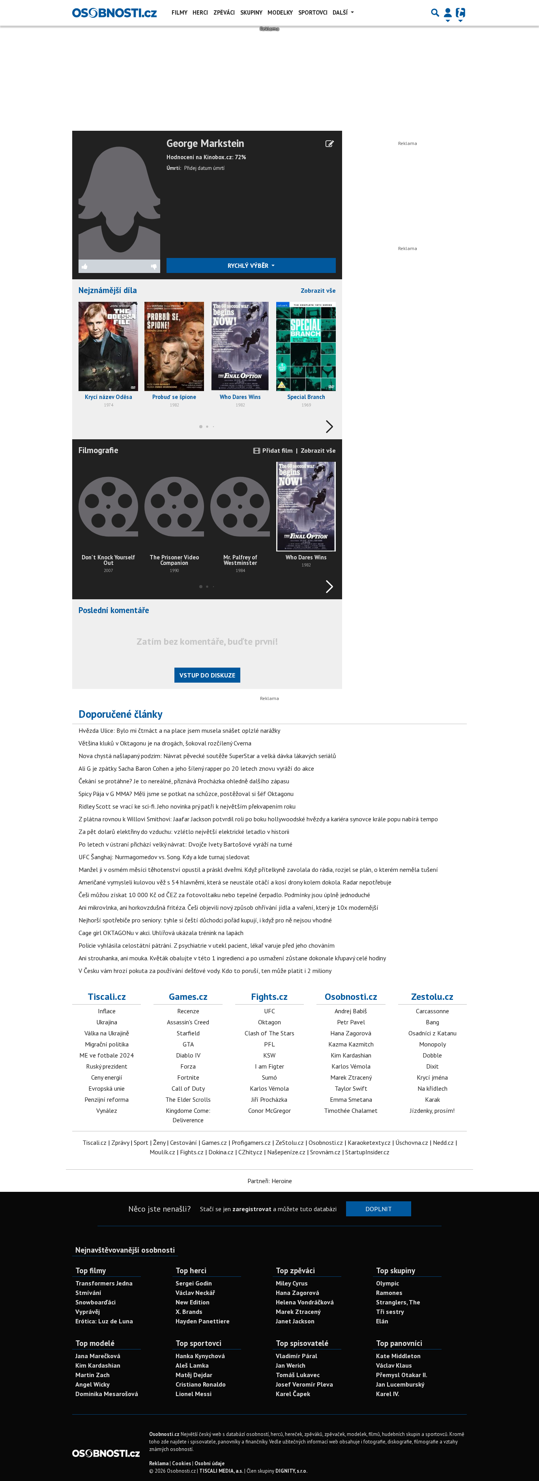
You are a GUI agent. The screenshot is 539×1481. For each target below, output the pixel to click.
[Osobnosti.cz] (114, 12)
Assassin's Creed (188, 1022)
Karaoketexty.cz (369, 1142)
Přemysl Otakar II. (401, 1375)
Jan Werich (290, 1365)
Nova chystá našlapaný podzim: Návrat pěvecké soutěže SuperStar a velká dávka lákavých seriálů (207, 756)
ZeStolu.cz (289, 1142)
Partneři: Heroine (269, 1181)
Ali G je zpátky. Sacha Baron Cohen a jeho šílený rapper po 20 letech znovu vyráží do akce (196, 768)
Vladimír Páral (296, 1356)
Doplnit (378, 1209)
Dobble (432, 1055)
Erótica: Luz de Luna (104, 1321)
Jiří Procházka (269, 1099)
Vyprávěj (87, 1311)
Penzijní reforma (106, 1099)
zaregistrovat (251, 1209)
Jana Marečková (97, 1356)
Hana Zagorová (350, 1033)
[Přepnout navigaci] (448, 12)
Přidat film (277, 450)
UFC (269, 1011)
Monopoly (432, 1044)
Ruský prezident (106, 1066)
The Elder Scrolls (188, 1099)
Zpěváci (224, 12)
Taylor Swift (351, 1088)
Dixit (432, 1066)
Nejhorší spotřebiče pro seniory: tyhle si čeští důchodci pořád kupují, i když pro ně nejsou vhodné (205, 920)
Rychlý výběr (249, 265)
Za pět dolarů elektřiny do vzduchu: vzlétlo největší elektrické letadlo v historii (184, 832)
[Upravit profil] (330, 144)
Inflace (107, 1011)
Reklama (158, 1463)
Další (341, 12)
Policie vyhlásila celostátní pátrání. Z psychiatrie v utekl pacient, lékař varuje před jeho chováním (207, 945)
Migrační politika (107, 1044)
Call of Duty (188, 1088)
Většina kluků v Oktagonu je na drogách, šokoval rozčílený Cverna (165, 743)
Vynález (106, 1110)
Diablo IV (188, 1055)
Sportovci (313, 12)
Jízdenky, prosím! (432, 1110)
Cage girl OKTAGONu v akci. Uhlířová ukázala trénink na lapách (161, 933)
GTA (188, 1044)
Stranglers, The (398, 1302)
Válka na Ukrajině (106, 1033)
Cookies (181, 1463)
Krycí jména (432, 1077)
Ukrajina (106, 1022)
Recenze (188, 1011)
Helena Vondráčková (305, 1302)
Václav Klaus (394, 1365)
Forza (188, 1066)
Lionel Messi (193, 1394)
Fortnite (188, 1077)
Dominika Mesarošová (106, 1394)
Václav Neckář (195, 1293)
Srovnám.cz (325, 1152)
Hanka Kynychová (200, 1356)
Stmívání (88, 1293)
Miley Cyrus (292, 1283)
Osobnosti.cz (351, 996)
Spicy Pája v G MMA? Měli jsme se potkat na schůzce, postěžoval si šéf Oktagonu (186, 794)
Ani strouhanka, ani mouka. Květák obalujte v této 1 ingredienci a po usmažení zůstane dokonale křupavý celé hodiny (232, 958)
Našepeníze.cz (286, 1152)
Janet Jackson (295, 1321)
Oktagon (269, 1022)
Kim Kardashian (351, 1055)
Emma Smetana (351, 1099)
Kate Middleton (398, 1356)
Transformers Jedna (104, 1283)
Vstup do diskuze (207, 675)
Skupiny (251, 12)
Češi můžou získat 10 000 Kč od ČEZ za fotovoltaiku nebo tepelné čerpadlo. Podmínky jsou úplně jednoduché (224, 895)
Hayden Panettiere (203, 1321)
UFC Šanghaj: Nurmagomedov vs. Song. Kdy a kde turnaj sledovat (164, 857)
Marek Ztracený (351, 1077)
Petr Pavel (351, 1022)
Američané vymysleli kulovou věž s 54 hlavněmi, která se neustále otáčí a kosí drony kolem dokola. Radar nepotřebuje (235, 882)
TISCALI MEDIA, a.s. (221, 1471)
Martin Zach (92, 1375)
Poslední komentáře (114, 610)
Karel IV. (387, 1394)
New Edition (193, 1302)
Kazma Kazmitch (351, 1044)
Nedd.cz (443, 1142)
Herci (200, 12)
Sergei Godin (194, 1283)
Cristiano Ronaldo (201, 1384)
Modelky (280, 12)
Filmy (179, 12)
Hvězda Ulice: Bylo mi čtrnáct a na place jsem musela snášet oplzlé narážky (179, 730)
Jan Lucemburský (400, 1384)
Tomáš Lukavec (298, 1375)
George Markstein (205, 143)
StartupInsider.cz (367, 1152)
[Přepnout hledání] (435, 12)
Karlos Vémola (269, 1088)
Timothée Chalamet (351, 1110)
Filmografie (98, 450)
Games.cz (188, 996)
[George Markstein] (119, 197)
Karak (432, 1099)
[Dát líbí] (99, 266)
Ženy (159, 1142)
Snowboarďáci (95, 1302)
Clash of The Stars (269, 1033)
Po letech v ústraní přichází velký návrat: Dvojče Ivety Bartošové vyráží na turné (185, 844)
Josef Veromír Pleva (304, 1384)
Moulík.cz (162, 1152)
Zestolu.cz (432, 996)
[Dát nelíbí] (139, 266)
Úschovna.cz (411, 1142)
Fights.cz (269, 996)
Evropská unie (106, 1088)
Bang (432, 1022)
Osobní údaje (210, 1463)
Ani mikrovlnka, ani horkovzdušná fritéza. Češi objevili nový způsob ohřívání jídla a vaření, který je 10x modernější (228, 907)
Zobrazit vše (318, 290)
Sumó (269, 1077)
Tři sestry (390, 1311)
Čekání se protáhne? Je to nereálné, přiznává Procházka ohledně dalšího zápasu (184, 781)
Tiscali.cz (107, 996)
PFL (269, 1044)
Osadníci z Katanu (432, 1033)
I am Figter (269, 1066)
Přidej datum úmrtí (204, 168)
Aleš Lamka (192, 1365)
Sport (141, 1142)
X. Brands (189, 1311)
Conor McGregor (269, 1110)
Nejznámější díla (108, 290)
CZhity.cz (250, 1152)
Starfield (188, 1033)
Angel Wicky (92, 1384)
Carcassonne (432, 1011)
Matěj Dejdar (194, 1375)
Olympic (387, 1283)
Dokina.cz (221, 1152)
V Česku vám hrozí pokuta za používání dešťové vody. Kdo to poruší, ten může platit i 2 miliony (205, 971)
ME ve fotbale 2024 (106, 1055)
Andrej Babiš (351, 1011)
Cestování (183, 1142)
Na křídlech (432, 1088)
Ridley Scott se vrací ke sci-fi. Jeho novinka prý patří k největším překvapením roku (187, 806)
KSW (269, 1055)
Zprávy (120, 1142)
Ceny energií (106, 1077)
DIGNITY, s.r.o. (291, 1471)
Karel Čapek (293, 1394)
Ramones (389, 1293)
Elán (382, 1321)
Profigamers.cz (251, 1142)
